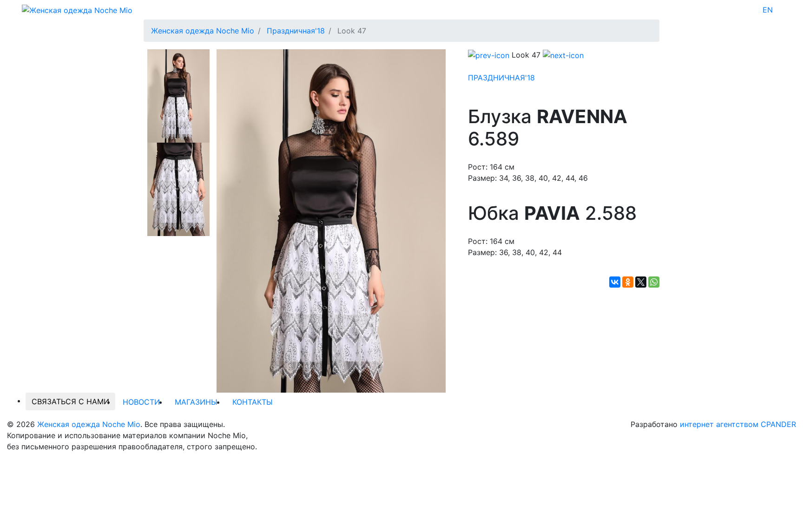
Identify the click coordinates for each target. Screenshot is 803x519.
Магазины (196, 402)
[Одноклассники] (627, 282)
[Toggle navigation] (779, 9)
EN (768, 9)
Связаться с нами (70, 401)
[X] (640, 282)
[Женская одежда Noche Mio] (77, 9)
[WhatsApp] (653, 282)
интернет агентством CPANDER (738, 424)
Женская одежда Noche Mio (88, 424)
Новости (141, 402)
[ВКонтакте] (614, 282)
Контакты (252, 402)
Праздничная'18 (501, 77)
